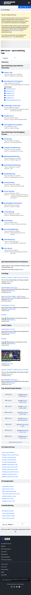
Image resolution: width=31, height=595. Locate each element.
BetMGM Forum (10, 93)
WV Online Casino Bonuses (9, 462)
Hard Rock (9, 430)
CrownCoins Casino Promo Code (11, 494)
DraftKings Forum (11, 89)
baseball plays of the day (8, 305)
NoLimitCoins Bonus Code (9, 496)
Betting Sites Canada (8, 511)
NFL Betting (8, 139)
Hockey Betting (9, 182)
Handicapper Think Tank (12, 106)
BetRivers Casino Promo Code (10, 476)
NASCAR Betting (9, 239)
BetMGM (9, 394)
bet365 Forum (10, 98)
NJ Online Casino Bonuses (9, 457)
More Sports (8, 248)
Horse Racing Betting (11, 229)
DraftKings (9, 412)
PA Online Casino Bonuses (9, 459)
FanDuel (9, 400)
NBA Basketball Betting (11, 156)
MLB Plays (3, 315)
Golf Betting (8, 220)
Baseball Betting (9, 174)
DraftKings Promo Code (23, 413)
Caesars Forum (10, 95)
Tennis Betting (9, 212)
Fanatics (9, 418)
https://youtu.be (6, 361)
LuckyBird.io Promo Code (8, 501)
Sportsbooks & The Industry (13, 81)
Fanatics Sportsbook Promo (22, 419)
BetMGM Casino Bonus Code (9, 464)
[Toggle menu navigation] (29, 3)
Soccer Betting (9, 191)
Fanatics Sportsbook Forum (13, 100)
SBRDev (22, 269)
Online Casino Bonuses (8, 452)
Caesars (9, 406)
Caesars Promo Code (23, 407)
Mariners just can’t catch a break (10, 349)
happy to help (11, 36)
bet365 (9, 424)
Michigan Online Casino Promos (10, 455)
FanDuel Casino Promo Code (9, 469)
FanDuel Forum (10, 91)
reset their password (15, 30)
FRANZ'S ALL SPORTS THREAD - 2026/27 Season (13, 296)
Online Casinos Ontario (8, 518)
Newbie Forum (9, 116)
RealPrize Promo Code (8, 498)
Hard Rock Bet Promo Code (23, 431)
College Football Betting (12, 148)
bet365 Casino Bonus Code (9, 474)
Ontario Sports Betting (8, 513)
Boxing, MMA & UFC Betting (13, 203)
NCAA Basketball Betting (12, 165)
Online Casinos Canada (8, 515)
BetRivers (9, 436)
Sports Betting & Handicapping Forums (12, 133)
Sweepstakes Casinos (8, 486)
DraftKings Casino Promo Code (10, 472)
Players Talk (8, 72)
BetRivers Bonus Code (23, 437)
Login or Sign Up (23, 7)
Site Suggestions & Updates (13, 125)
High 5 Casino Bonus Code (9, 491)
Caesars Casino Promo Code (9, 467)
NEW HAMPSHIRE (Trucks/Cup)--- (10, 287)
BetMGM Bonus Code (23, 395)
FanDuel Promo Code (23, 401)
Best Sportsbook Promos (15, 442)
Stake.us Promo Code (8, 489)
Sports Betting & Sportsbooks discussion (12, 67)
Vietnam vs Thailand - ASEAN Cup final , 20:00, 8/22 (14, 277)
